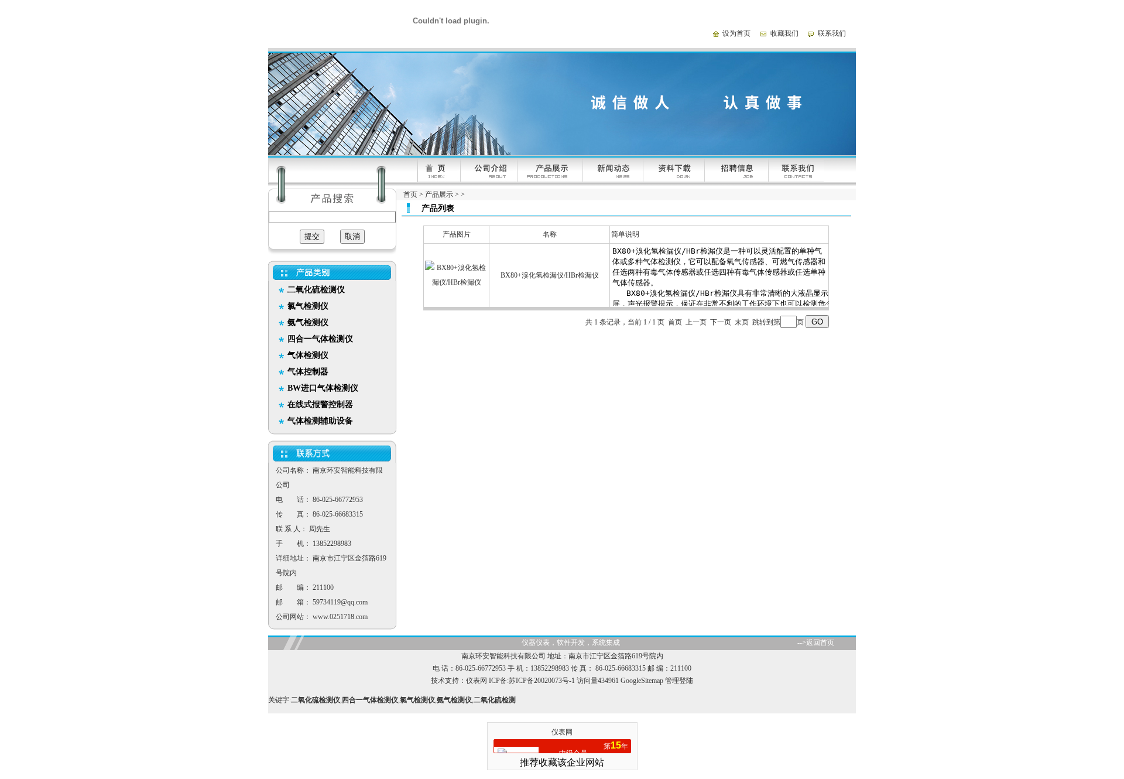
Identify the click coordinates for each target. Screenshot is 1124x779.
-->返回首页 (815, 642)
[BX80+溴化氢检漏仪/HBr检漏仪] (456, 282)
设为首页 (736, 33)
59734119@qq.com (340, 602)
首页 (410, 194)
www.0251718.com (340, 617)
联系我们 (832, 33)
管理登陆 (679, 680)
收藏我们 (784, 33)
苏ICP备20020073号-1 (542, 680)
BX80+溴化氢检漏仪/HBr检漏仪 (550, 275)
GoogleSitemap (642, 680)
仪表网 (476, 680)
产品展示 (439, 194)
